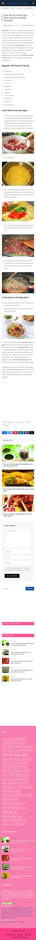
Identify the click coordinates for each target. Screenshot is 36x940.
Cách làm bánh (17, 739)
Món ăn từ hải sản (12, 803)
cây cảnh (18, 747)
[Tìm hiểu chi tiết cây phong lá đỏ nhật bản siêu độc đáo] (5, 661)
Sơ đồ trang (22, 937)
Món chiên (22, 763)
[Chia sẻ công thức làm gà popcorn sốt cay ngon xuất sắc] (18, 503)
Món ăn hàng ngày (15, 755)
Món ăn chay (25, 787)
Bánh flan (5, 739)
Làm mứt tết (17, 750)
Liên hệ (15, 937)
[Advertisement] (18, 398)
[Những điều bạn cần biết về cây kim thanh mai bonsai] (5, 679)
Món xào (5, 425)
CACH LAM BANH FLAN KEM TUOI (19, 910)
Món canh (27, 759)
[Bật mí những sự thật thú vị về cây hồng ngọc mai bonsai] (5, 652)
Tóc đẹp (4, 922)
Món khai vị (8, 770)
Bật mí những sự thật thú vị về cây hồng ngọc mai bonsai (21, 653)
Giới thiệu (20, 935)
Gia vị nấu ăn (7, 750)
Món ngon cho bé (19, 774)
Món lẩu (26, 770)
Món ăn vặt (10, 812)
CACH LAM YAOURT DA (20, 914)
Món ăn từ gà (24, 795)
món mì (30, 372)
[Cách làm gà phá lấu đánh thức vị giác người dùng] (18, 478)
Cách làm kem (8, 743)
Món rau (27, 750)
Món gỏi (14, 767)
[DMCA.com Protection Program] (7, 904)
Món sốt (25, 783)
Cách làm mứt (20, 743)
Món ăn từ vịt (24, 808)
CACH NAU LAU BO (18, 912)
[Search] (33, 3)
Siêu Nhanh (20, 922)
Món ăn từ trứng (11, 807)
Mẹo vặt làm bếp (7, 820)
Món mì (28, 422)
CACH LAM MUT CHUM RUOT (11, 908)
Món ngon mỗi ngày (28, 25)
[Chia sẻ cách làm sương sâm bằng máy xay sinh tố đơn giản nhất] (18, 453)
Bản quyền (28, 935)
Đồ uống (20, 824)
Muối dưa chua (7, 759)
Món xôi (15, 787)
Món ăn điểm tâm (8, 422)
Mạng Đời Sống (8, 25)
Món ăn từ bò (20, 422)
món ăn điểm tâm (7, 374)
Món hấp (22, 767)
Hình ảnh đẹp (12, 922)
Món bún (17, 759)
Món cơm (6, 767)
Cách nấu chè (8, 746)
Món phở (17, 783)
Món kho (18, 770)
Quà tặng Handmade (9, 824)
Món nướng (8, 783)
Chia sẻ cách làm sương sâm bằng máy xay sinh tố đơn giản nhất (22, 644)
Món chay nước (9, 763)
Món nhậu (22, 779)
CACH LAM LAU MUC (21, 916)
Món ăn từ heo (10, 799)
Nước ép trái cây (20, 820)
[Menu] (3, 3)
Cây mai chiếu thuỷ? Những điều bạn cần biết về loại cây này (22, 671)
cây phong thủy (27, 747)
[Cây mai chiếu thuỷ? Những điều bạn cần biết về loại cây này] (5, 670)
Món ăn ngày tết (11, 791)
